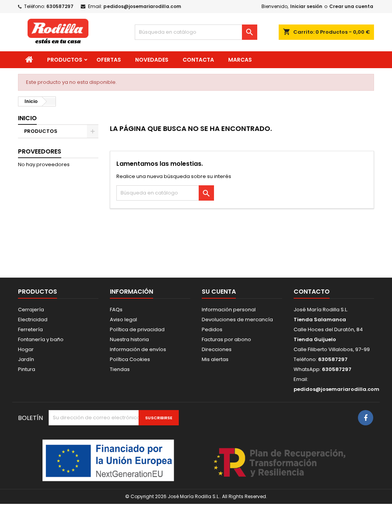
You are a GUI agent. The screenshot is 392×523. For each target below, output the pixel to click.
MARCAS (240, 60)
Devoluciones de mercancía (237, 319)
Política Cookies (130, 359)
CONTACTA (198, 60)
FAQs (116, 309)
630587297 (60, 6)
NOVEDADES (151, 60)
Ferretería (30, 329)
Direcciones (217, 349)
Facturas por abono (226, 339)
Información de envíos (138, 349)
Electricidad (32, 319)
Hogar (26, 349)
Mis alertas (215, 359)
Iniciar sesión (306, 6)
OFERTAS (108, 60)
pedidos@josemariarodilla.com (142, 6)
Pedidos (212, 329)
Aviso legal (123, 319)
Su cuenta (219, 291)
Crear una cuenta (351, 6)
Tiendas (120, 369)
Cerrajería (31, 309)
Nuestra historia (129, 339)
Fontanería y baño (41, 339)
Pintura (26, 369)
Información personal (229, 309)
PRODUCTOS (64, 60)
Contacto (312, 291)
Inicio (27, 118)
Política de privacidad (137, 329)
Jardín (26, 359)
